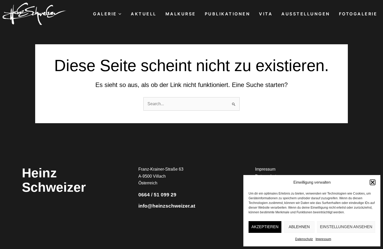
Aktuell (144, 13)
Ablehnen (299, 227)
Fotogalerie (358, 13)
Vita (266, 13)
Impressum (323, 239)
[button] (372, 182)
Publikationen (227, 13)
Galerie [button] (105, 13)
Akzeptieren (265, 227)
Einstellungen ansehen (346, 227)
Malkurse (180, 13)
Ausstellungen (305, 13)
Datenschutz (304, 239)
